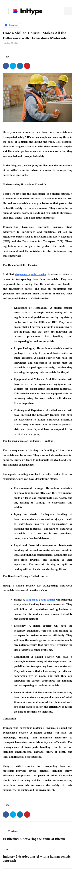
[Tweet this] (13, 66)
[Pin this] (27, 66)
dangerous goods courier (30, 274)
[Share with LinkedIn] (20, 66)
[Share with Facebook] (6, 66)
